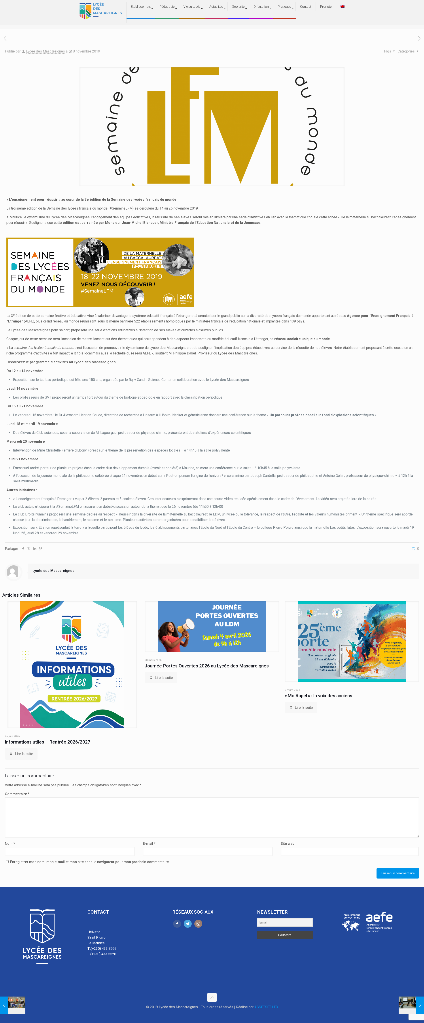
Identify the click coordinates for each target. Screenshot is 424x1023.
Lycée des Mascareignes (45, 51)
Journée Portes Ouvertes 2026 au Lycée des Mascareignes (207, 666)
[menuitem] (141, 15)
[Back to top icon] (212, 997)
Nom (10, 843)
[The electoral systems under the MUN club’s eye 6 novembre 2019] (12, 1005)
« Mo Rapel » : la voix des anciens (318, 695)
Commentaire (17, 794)
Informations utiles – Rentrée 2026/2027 (47, 742)
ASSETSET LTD (266, 1007)
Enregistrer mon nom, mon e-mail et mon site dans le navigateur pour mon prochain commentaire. (90, 862)
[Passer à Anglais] (342, 6)
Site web (287, 843)
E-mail (149, 843)
